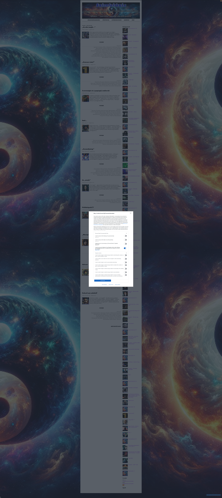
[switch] (125, 236)
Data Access (111, 284)
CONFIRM (103, 280)
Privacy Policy (117, 284)
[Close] (131, 213)
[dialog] (111, 249)
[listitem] (111, 233)
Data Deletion (104, 284)
